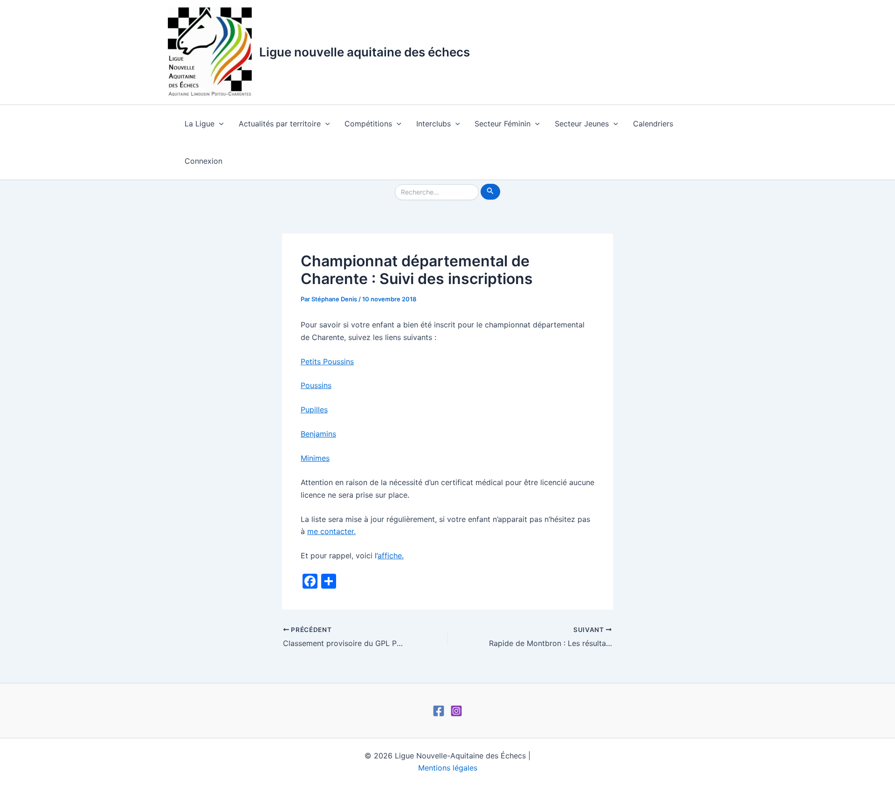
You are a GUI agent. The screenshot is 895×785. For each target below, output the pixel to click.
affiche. (391, 555)
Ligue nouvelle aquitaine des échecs (364, 52)
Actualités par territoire (280, 123)
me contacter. (331, 531)
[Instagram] (456, 711)
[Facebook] (439, 711)
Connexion (203, 161)
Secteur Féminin (502, 123)
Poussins (316, 385)
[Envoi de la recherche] (490, 192)
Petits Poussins (327, 361)
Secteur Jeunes (582, 123)
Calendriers (653, 123)
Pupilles (314, 409)
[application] (219, 123)
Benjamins (318, 433)
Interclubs (433, 123)
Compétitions (368, 123)
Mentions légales (447, 767)
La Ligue (199, 123)
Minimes (315, 458)
